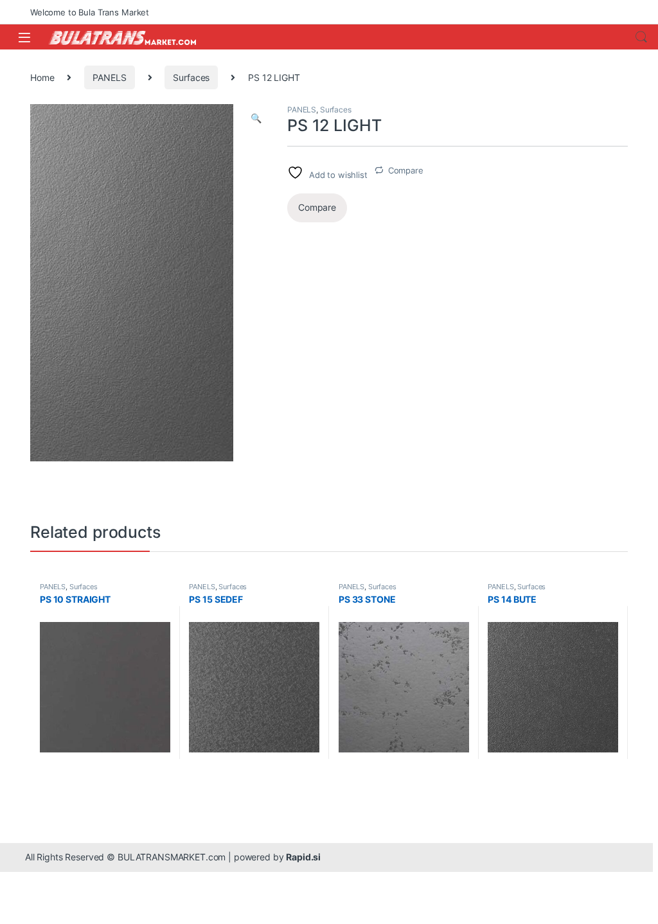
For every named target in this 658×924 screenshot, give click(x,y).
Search (641, 37)
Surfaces (191, 77)
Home (42, 77)
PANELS (109, 77)
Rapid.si (303, 856)
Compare (405, 170)
